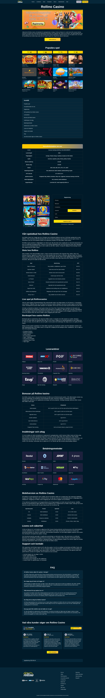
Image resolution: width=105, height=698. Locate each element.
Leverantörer (27, 114)
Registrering (26, 109)
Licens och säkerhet (28, 128)
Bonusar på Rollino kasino (29, 117)
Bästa (28, 52)
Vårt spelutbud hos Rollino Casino (31, 112)
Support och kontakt (28, 131)
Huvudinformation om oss (29, 106)
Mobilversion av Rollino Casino (30, 125)
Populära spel (27, 103)
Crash (59, 52)
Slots (75, 52)
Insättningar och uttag (28, 120)
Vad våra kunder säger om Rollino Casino (33, 136)
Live (44, 52)
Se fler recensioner (52, 652)
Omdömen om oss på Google (75, 628)
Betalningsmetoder (28, 123)
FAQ (25, 133)
